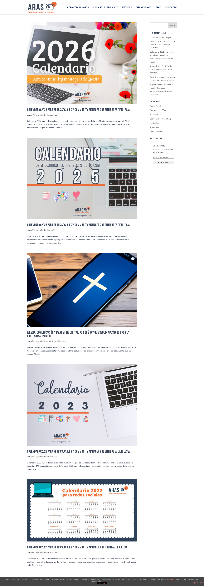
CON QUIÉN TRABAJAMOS (105, 7)
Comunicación (50, 341)
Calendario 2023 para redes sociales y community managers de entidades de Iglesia (78, 451)
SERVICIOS (127, 7)
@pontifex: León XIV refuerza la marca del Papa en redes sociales (163, 69)
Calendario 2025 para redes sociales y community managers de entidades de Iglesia (78, 225)
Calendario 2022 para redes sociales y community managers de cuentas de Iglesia (77, 547)
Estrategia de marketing (160, 119)
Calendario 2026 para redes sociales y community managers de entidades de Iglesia (78, 110)
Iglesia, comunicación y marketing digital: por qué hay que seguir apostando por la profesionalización (78, 334)
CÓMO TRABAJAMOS (78, 7)
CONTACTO (171, 7)
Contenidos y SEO (158, 110)
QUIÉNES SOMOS (144, 7)
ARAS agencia (36, 115)
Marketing (61, 341)
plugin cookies (197, 583)
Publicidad (154, 127)
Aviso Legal (171, 580)
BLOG (159, 7)
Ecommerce (155, 114)
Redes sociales (50, 115)
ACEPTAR (102, 583)
